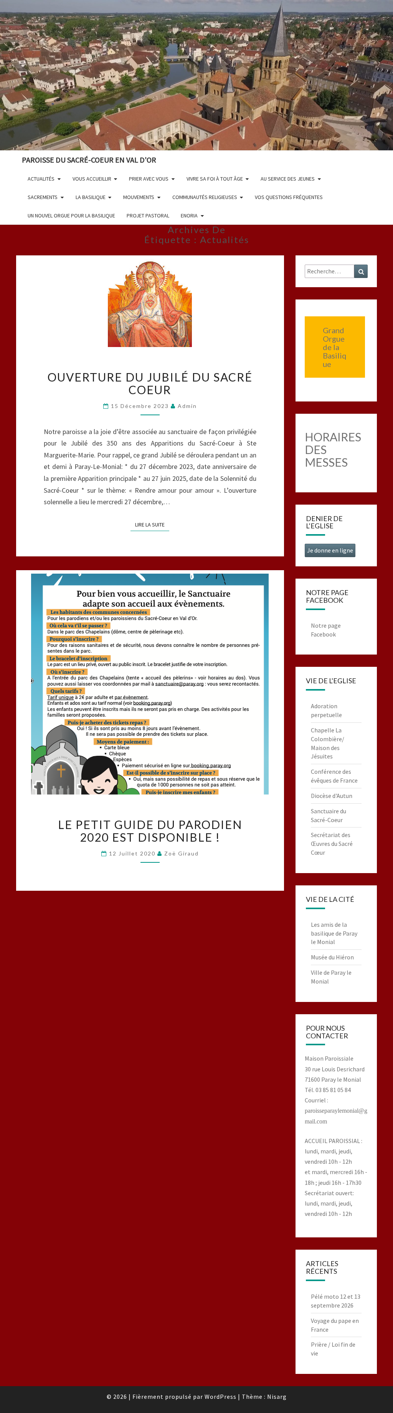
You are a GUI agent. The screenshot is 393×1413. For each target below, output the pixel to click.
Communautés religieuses (204, 197)
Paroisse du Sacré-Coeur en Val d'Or (89, 159)
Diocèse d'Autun (331, 795)
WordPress (220, 1396)
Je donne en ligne (330, 550)
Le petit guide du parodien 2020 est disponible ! (150, 831)
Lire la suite (152, 524)
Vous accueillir (92, 178)
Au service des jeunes (288, 178)
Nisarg (277, 1396)
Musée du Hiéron (332, 957)
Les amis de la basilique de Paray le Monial (334, 933)
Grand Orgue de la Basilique (335, 347)
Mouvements (138, 197)
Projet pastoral (148, 215)
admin (187, 406)
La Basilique (91, 197)
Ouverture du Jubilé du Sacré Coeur (150, 383)
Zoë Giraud (181, 853)
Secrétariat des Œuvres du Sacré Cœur (332, 843)
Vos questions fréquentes (289, 197)
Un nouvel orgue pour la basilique (71, 215)
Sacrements (43, 197)
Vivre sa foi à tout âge (215, 178)
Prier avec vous (148, 178)
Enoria (189, 215)
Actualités (41, 178)
